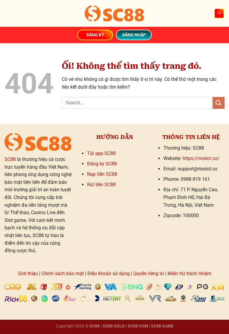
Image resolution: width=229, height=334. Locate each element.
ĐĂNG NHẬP (134, 34)
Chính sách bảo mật (62, 273)
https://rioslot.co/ (200, 158)
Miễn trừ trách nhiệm (189, 273)
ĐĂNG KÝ (95, 34)
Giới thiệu (28, 273)
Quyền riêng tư (148, 273)
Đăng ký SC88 (102, 164)
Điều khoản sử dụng (108, 273)
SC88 (10, 159)
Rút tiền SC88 (101, 184)
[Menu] (219, 13)
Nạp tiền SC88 (102, 174)
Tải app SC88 (101, 153)
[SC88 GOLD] (114, 13)
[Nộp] (219, 103)
